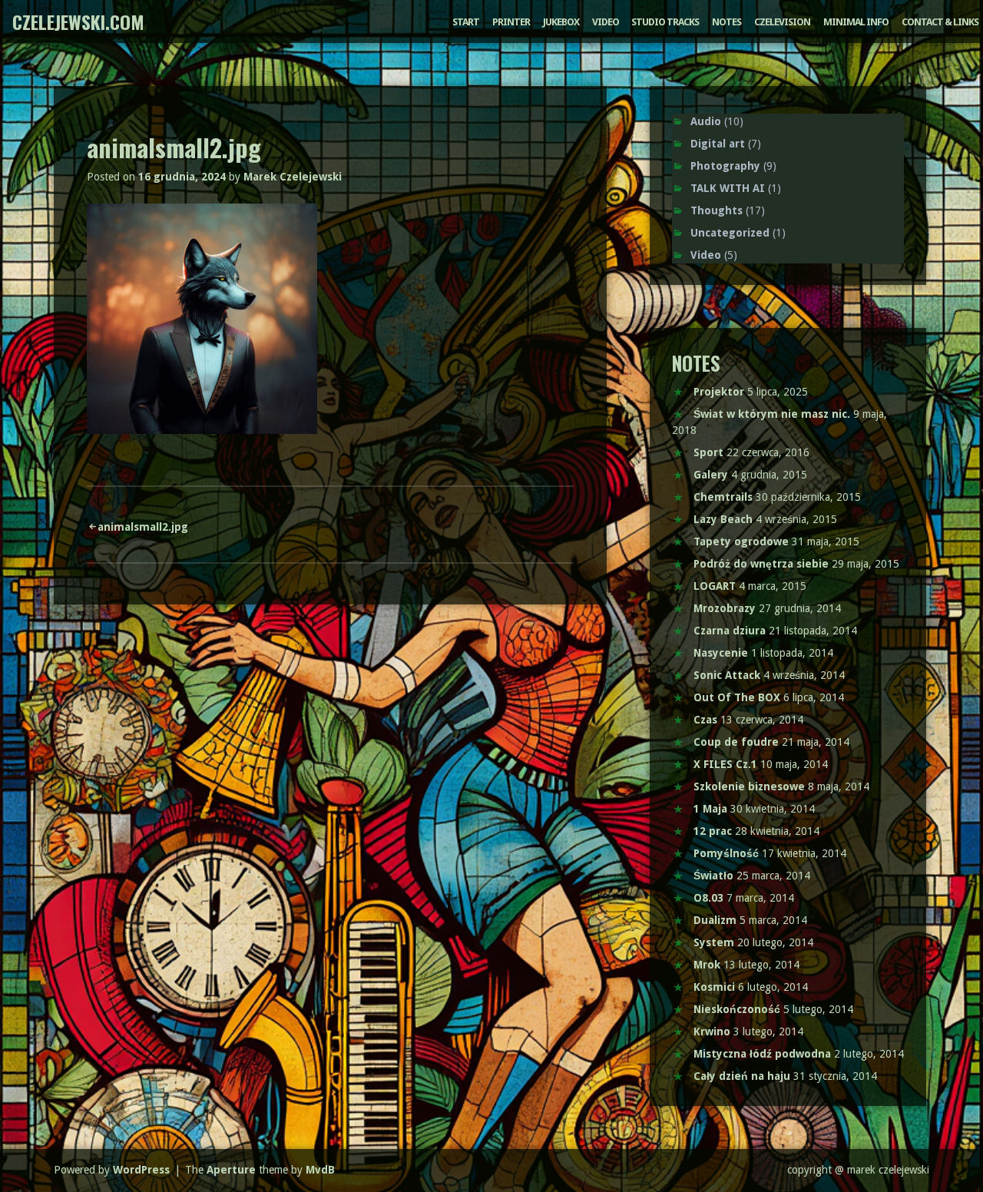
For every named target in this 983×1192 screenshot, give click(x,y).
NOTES (726, 22)
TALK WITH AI (727, 188)
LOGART (714, 586)
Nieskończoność (736, 1009)
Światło (713, 875)
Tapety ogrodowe (741, 541)
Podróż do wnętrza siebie (761, 564)
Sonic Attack (726, 675)
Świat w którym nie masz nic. (771, 414)
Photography (725, 166)
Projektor (718, 392)
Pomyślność (726, 853)
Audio (705, 121)
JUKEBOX (561, 22)
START (465, 22)
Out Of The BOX (736, 697)
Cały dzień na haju (741, 1076)
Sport (708, 452)
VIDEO (605, 22)
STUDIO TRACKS (665, 22)
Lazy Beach (723, 519)
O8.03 (708, 898)
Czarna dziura (729, 630)
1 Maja (710, 809)
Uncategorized (730, 233)
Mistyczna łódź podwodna (762, 1054)
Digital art (717, 143)
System (713, 942)
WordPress (141, 1170)
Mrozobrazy (724, 608)
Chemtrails (723, 497)
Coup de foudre (736, 742)
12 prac (712, 831)
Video (705, 255)
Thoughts (716, 210)
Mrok (706, 965)
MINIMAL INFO (856, 22)
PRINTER (511, 22)
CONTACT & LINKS (940, 22)
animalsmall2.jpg (143, 527)
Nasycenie (720, 653)
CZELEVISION (782, 22)
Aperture (231, 1170)
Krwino (711, 1031)
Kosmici (714, 987)
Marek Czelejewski (292, 177)
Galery (710, 475)
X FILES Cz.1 (725, 764)
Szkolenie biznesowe (749, 786)
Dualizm (714, 920)
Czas (705, 720)
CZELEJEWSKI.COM (78, 21)
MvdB (320, 1170)
